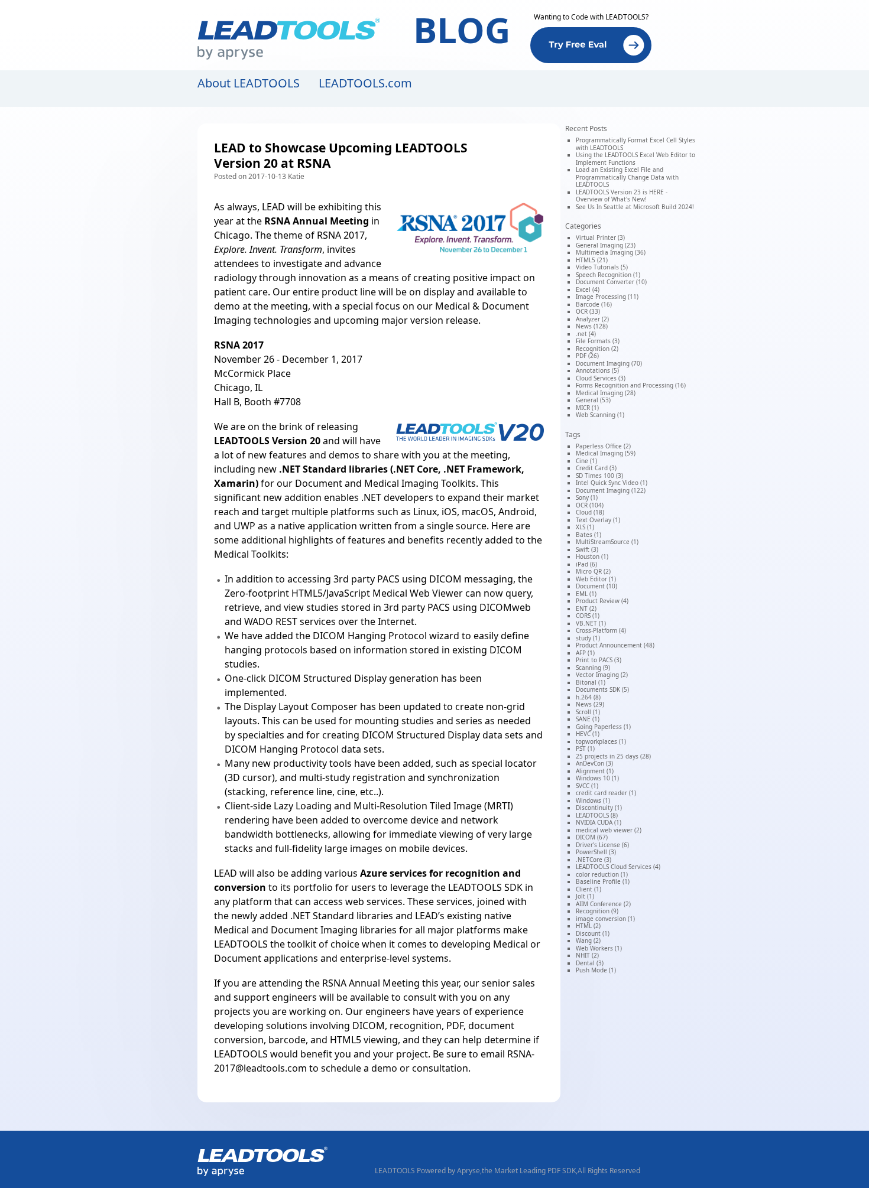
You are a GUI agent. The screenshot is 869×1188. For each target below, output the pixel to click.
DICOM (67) (592, 837)
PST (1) (585, 748)
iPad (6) (586, 564)
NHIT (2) (587, 955)
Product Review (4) (602, 601)
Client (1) (588, 889)
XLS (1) (585, 527)
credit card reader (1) (606, 793)
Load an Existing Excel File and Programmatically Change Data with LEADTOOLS (627, 176)
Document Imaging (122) (611, 490)
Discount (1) (592, 933)
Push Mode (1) (596, 970)
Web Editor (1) (596, 579)
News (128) (592, 326)
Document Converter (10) (611, 282)
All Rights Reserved (609, 1171)
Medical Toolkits (250, 554)
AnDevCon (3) (594, 763)
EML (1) (586, 594)
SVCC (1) (587, 786)
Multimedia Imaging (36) (611, 252)
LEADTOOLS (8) (597, 815)
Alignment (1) (595, 771)
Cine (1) (586, 461)
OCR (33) (588, 311)
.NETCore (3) (593, 859)
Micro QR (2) (593, 571)
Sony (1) (587, 497)
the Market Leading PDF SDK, (530, 1171)
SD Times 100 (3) (599, 475)
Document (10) (596, 586)
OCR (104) (590, 505)
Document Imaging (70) (609, 363)
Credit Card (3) (596, 468)
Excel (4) (587, 289)
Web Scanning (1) (600, 415)
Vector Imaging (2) (602, 675)
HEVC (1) (587, 734)
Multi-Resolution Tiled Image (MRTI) (433, 805)
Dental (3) (590, 963)
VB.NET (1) (591, 623)
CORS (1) (587, 615)
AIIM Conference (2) (603, 904)
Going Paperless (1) (603, 726)
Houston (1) (592, 556)
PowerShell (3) (596, 852)
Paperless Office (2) (603, 446)
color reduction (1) (602, 874)
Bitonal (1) (590, 682)
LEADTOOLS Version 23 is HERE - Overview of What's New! (621, 196)
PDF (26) (587, 355)
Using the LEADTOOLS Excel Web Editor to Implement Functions (635, 159)
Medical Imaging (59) (605, 453)
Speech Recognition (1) (608, 275)
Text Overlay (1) (598, 520)
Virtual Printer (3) (600, 237)
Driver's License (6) (602, 845)
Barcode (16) (594, 304)
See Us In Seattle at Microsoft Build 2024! (635, 207)
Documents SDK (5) (602, 689)
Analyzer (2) (592, 319)
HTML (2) (588, 926)
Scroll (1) (588, 712)
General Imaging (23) (605, 245)
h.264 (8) (588, 697)
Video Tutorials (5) (602, 267)
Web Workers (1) (599, 948)
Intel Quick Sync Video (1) (611, 483)
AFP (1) (585, 653)
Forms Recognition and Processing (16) (631, 385)
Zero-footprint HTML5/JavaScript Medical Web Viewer (344, 593)
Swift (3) (587, 549)
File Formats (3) (598, 341)
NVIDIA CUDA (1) (598, 822)
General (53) (593, 400)
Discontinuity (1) (599, 807)
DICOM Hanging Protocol (370, 635)
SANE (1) (587, 719)
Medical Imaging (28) (605, 393)
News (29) (590, 704)
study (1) (588, 638)
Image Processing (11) (607, 296)
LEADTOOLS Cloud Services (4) (618, 866)
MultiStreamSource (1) (607, 542)
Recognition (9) (597, 911)
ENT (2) (586, 608)
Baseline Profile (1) (603, 881)
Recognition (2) (597, 348)
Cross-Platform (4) (601, 630)
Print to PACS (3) (598, 660)
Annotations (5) (597, 370)
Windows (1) (593, 800)
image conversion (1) (605, 918)
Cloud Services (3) (600, 378)
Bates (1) (588, 534)
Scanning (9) (593, 667)
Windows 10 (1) (597, 778)
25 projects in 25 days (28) (613, 756)
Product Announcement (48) (615, 645)
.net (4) (586, 334)
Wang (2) (588, 940)
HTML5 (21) (592, 260)
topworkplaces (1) (601, 741)
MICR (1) (587, 407)
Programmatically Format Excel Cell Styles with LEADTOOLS (635, 144)
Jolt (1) (585, 896)
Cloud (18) (590, 512)
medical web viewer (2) (608, 830)
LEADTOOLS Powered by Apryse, (428, 1171)
